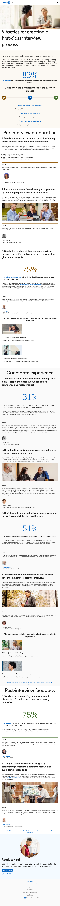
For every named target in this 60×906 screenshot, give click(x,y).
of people (7, 723)
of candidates (7, 80)
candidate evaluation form (13, 778)
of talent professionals (12, 277)
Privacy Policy (30, 891)
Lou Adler (6, 311)
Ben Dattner (6, 824)
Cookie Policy (30, 889)
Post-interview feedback (30, 121)
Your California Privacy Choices (30, 892)
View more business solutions (30, 884)
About (30, 887)
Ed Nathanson (7, 567)
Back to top (30, 684)
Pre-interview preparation (30, 105)
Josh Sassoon (7, 756)
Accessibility (30, 895)
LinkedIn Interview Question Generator (30, 284)
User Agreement (30, 894)
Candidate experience (30, 113)
